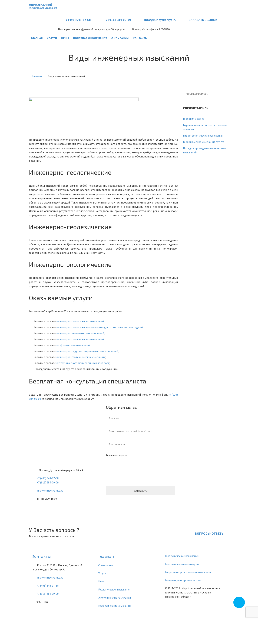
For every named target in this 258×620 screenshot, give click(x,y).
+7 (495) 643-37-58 (77, 20)
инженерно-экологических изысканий (80, 333)
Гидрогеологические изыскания (203, 135)
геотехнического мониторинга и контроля (82, 363)
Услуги (52, 38)
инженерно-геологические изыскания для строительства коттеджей (99, 327)
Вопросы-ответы (209, 533)
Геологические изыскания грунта (203, 142)
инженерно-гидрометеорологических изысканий (87, 351)
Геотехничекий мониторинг (182, 564)
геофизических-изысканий (73, 345)
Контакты (140, 38)
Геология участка (193, 118)
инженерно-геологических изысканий (80, 321)
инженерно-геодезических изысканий (80, 339)
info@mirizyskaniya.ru (160, 20)
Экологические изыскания (114, 597)
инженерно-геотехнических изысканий (80, 357)
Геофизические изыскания (114, 605)
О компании (120, 38)
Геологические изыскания (114, 589)
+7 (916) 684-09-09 (117, 20)
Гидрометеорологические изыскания (188, 572)
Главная (37, 38)
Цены (65, 38)
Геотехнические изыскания (182, 556)
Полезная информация (90, 38)
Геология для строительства (183, 580)
